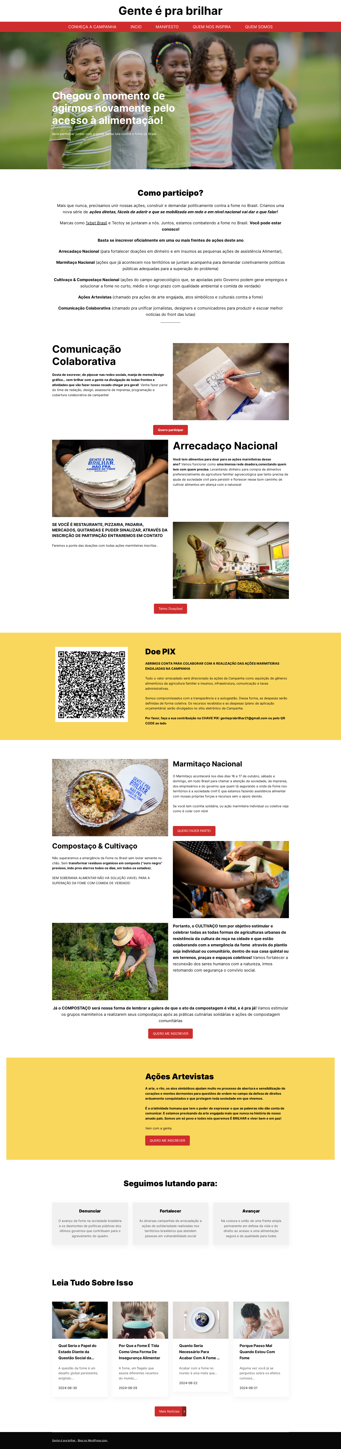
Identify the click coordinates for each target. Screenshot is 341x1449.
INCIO (136, 26)
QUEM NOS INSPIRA (212, 26)
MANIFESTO (167, 26)
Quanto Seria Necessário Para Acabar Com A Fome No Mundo (200, 1352)
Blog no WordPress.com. (93, 1440)
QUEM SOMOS (259, 26)
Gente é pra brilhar (64, 1440)
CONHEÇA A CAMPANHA (92, 26)
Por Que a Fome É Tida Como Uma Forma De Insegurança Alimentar (139, 1351)
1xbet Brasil (96, 223)
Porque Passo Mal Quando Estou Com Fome (257, 1351)
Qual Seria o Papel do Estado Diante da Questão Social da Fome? (77, 1352)
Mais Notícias (169, 1411)
